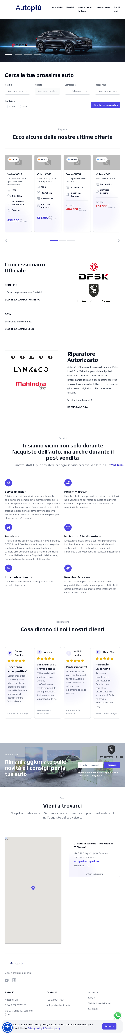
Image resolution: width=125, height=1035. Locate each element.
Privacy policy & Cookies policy (44, 1028)
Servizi (70, 7)
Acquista (57, 7)
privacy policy (96, 775)
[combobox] (17, 91)
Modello (38, 85)
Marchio (8, 85)
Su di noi (117, 9)
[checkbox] (6, 106)
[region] (62, 198)
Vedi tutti (117, 464)
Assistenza (103, 7)
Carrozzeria (70, 85)
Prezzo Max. (100, 85)
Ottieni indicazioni (94, 874)
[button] (33, 887)
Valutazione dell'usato (84, 9)
